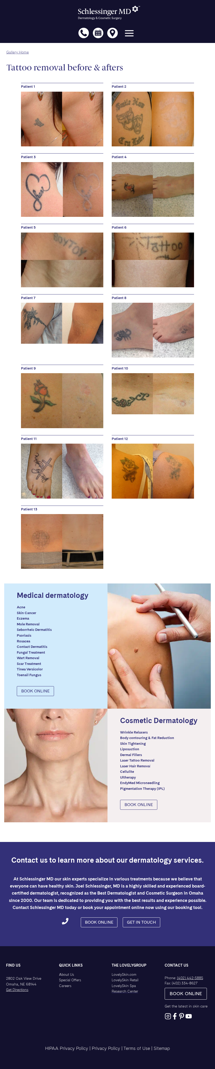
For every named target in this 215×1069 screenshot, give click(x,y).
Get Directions (17, 990)
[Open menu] (129, 34)
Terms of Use (136, 1048)
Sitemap (162, 1048)
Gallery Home (17, 52)
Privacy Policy (106, 1048)
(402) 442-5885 (190, 978)
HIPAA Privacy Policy (66, 1048)
